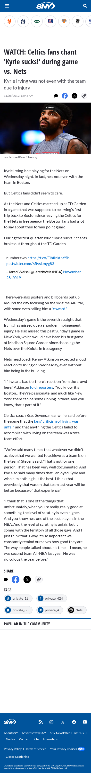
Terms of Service (35, 749)
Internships (50, 739)
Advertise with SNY (34, 733)
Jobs (36, 739)
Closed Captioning (17, 756)
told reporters (41, 387)
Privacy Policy (13, 749)
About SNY (11, 733)
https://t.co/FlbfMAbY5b (48, 257)
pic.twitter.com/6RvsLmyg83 (30, 263)
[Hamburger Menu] (7, 6)
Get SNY (79, 733)
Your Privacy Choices (63, 749)
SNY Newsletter (60, 733)
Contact (24, 739)
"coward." (59, 308)
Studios (10, 739)
